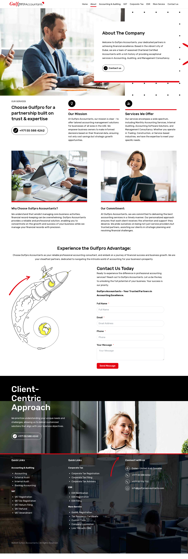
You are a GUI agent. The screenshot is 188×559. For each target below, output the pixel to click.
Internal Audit (22, 481)
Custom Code (79, 520)
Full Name (102, 303)
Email (100, 317)
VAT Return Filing (24, 505)
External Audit (22, 477)
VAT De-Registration (25, 501)
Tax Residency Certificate (85, 516)
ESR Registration (80, 497)
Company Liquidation (83, 524)
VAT (125, 4)
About (93, 4)
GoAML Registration (82, 512)
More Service (159, 4)
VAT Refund (21, 509)
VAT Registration (23, 497)
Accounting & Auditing (110, 4)
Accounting (21, 473)
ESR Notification (80, 493)
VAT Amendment (23, 513)
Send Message (107, 365)
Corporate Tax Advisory (84, 481)
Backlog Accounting (25, 485)
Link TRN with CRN (81, 528)
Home (85, 4)
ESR (148, 4)
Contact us (173, 4)
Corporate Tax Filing (82, 477)
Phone (100, 331)
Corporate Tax (137, 4)
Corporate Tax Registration (86, 473)
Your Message (104, 345)
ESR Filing (77, 501)
